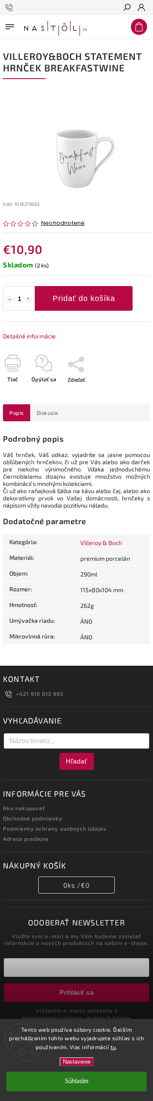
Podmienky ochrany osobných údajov (55, 828)
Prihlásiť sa (77, 992)
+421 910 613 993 (39, 693)
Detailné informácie (29, 336)
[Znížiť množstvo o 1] (9, 299)
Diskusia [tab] (47, 412)
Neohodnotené (63, 223)
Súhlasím (76, 1081)
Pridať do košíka (84, 298)
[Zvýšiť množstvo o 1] (28, 299)
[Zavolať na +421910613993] (10, 7)
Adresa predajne (26, 838)
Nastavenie (77, 1061)
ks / (76, 885)
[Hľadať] (126, 8)
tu (113, 1047)
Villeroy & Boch (101, 542)
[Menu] (9, 25)
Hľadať (77, 761)
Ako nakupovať (24, 808)
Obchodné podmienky (32, 818)
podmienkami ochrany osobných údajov (76, 1017)
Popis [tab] (16, 412)
